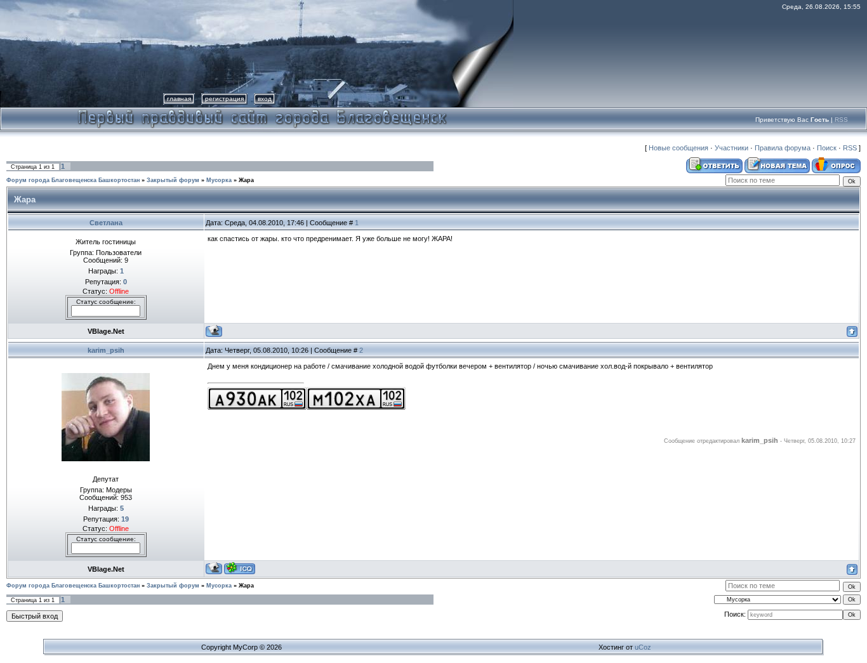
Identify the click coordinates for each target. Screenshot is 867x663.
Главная (179, 98)
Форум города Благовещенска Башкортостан (73, 180)
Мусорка (219, 180)
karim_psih (106, 350)
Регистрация (224, 98)
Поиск (827, 148)
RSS (841, 119)
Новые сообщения (678, 148)
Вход (265, 98)
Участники (731, 148)
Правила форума (783, 148)
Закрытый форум (173, 180)
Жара (246, 180)
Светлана (105, 222)
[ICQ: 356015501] (239, 568)
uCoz (643, 647)
